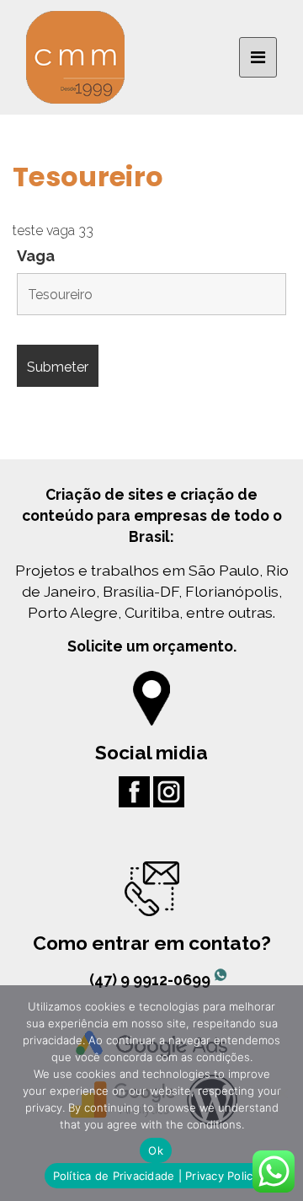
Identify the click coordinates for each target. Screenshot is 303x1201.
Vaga (36, 256)
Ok (155, 1150)
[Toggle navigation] (258, 57)
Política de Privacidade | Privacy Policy (156, 1175)
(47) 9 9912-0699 (151, 980)
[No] (282, 1093)
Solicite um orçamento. (152, 646)
